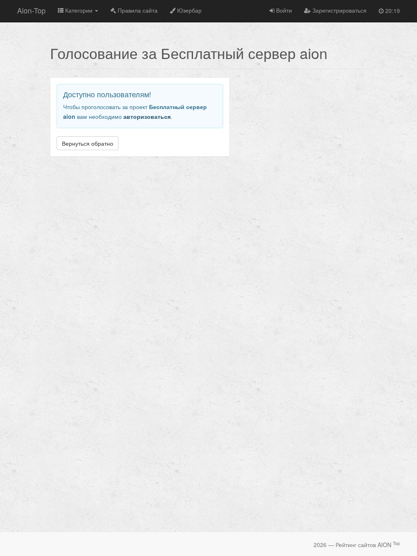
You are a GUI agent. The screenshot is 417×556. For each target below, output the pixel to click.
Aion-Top (31, 10)
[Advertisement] (310, 134)
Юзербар (189, 10)
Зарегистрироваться (339, 10)
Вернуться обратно (87, 143)
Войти (283, 10)
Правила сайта (137, 10)
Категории (79, 10)
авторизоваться (147, 116)
